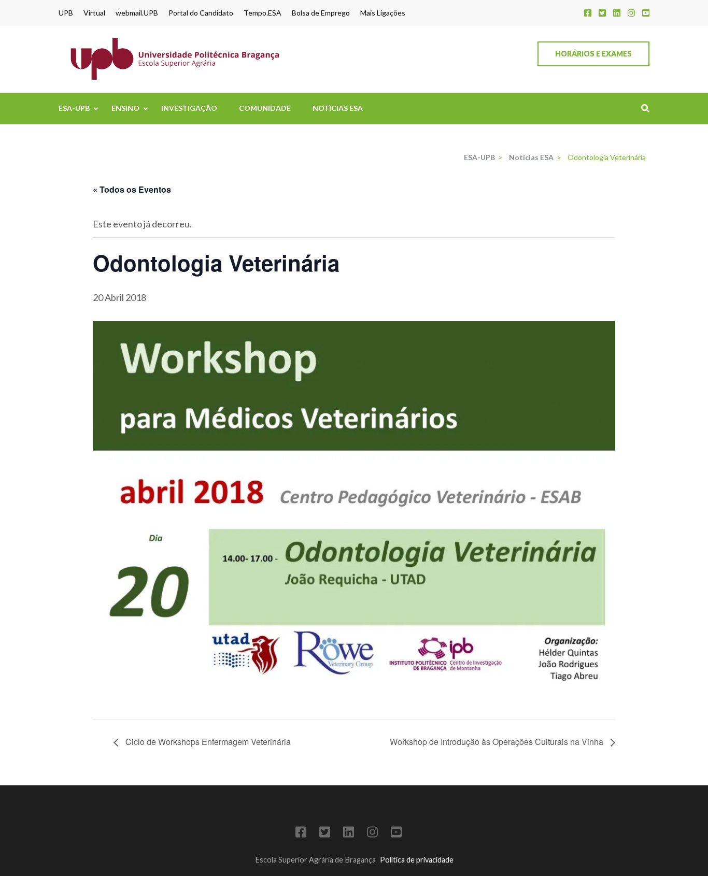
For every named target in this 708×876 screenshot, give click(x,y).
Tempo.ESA (262, 13)
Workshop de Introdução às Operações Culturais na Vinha (497, 742)
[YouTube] (645, 13)
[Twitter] (602, 13)
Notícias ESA (338, 108)
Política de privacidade (417, 859)
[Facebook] (587, 13)
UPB (66, 13)
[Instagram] (631, 13)
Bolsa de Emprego (321, 13)
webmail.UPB (137, 13)
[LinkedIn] (616, 13)
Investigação (189, 108)
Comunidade (265, 108)
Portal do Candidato (200, 13)
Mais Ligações (382, 13)
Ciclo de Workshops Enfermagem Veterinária (207, 742)
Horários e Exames (593, 53)
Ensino (125, 108)
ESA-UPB (74, 108)
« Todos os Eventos (132, 189)
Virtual (94, 13)
